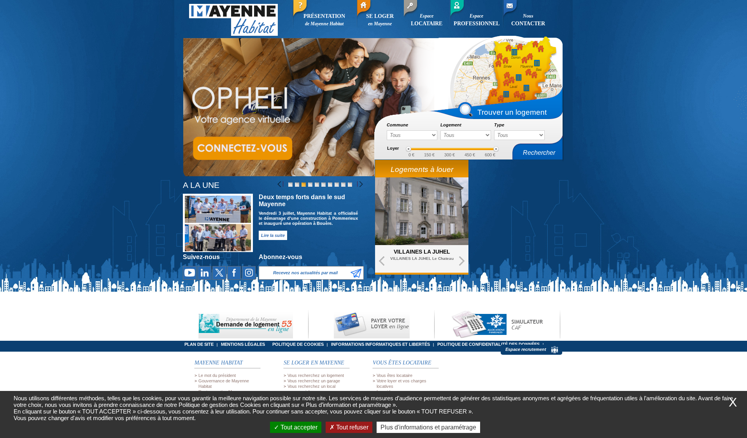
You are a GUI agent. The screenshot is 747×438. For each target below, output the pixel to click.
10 (350, 184)
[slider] (408, 149)
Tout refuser (351, 427)
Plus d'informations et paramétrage (428, 427)
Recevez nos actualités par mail (305, 272)
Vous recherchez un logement (316, 375)
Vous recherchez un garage (314, 380)
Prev (381, 261)
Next (462, 261)
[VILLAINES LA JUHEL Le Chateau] (421, 211)
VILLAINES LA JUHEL (422, 252)
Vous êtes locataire (394, 375)
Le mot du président (217, 375)
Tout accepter (298, 427)
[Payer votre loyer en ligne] (371, 324)
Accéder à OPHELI (242, 148)
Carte (510, 69)
